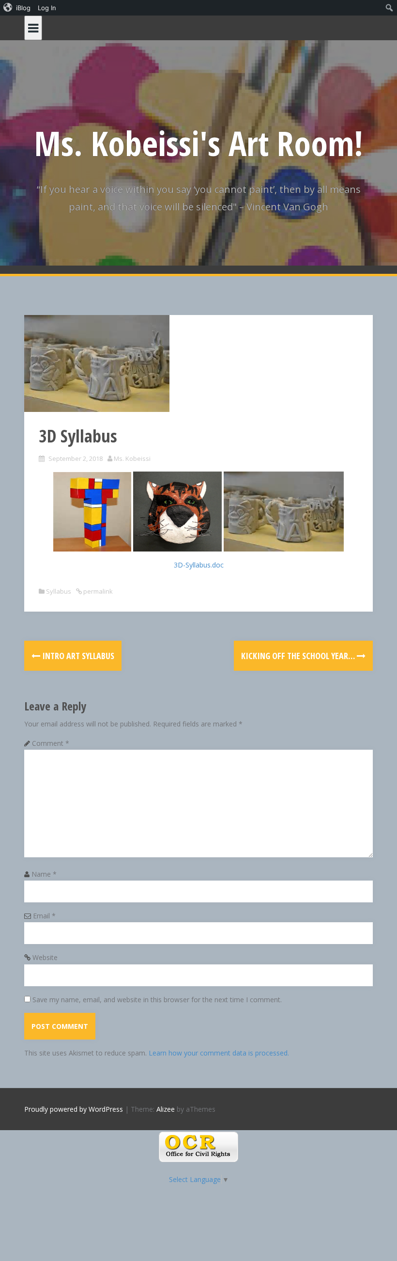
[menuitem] (17, 8)
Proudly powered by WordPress (73, 1109)
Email (44, 915)
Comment (50, 743)
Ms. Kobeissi (132, 458)
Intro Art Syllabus (77, 656)
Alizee (165, 1109)
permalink (97, 591)
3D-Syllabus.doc (199, 564)
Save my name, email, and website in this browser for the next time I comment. (157, 999)
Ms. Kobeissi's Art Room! (198, 143)
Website (45, 957)
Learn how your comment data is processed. (219, 1052)
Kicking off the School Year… (299, 656)
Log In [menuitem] (47, 8)
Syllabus (58, 591)
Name (44, 874)
